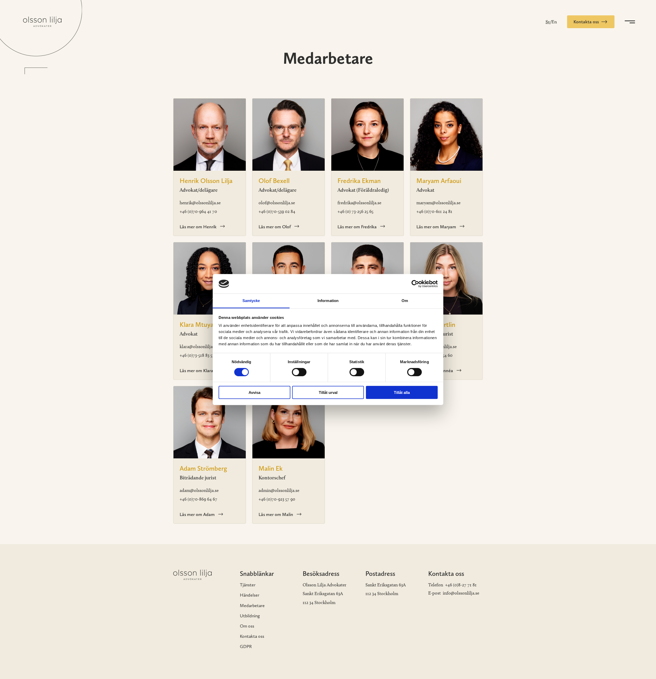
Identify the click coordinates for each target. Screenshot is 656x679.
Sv (548, 22)
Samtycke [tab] (251, 300)
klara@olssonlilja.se (199, 346)
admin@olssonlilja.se (279, 490)
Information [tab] (328, 300)
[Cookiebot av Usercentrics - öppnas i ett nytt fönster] (415, 284)
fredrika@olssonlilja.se (359, 203)
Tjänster (247, 584)
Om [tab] (405, 300)
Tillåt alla (402, 392)
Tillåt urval (328, 392)
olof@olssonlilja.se (277, 203)
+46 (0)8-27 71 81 (461, 585)
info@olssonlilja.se (461, 593)
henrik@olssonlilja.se (200, 203)
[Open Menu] (629, 22)
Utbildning (250, 615)
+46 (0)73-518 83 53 (197, 355)
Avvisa (254, 392)
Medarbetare (252, 605)
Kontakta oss (252, 636)
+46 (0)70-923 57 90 (277, 499)
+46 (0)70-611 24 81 (434, 211)
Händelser (249, 595)
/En (553, 22)
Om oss (247, 626)
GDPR (246, 646)
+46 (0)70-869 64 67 (198, 499)
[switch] (299, 372)
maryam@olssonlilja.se (438, 203)
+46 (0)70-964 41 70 (198, 211)
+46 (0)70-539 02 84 (277, 211)
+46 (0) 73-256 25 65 (355, 211)
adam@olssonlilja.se (199, 490)
